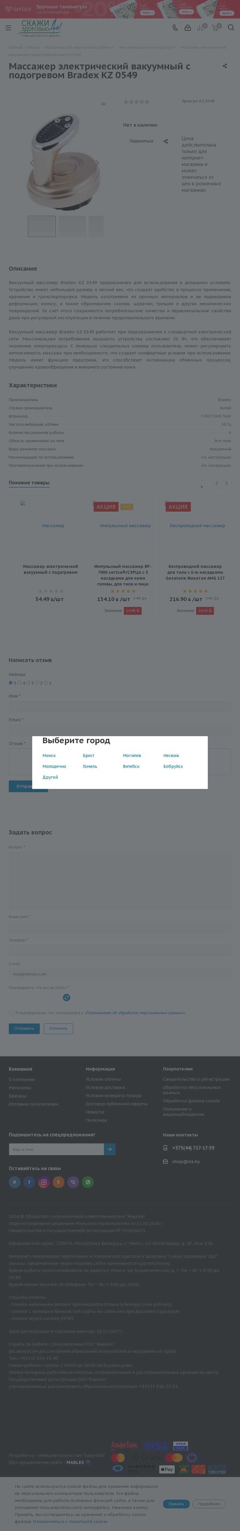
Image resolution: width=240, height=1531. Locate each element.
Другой (50, 777)
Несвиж (171, 755)
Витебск (131, 766)
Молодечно (54, 766)
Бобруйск (173, 766)
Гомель (90, 766)
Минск (49, 755)
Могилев (132, 755)
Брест (88, 755)
